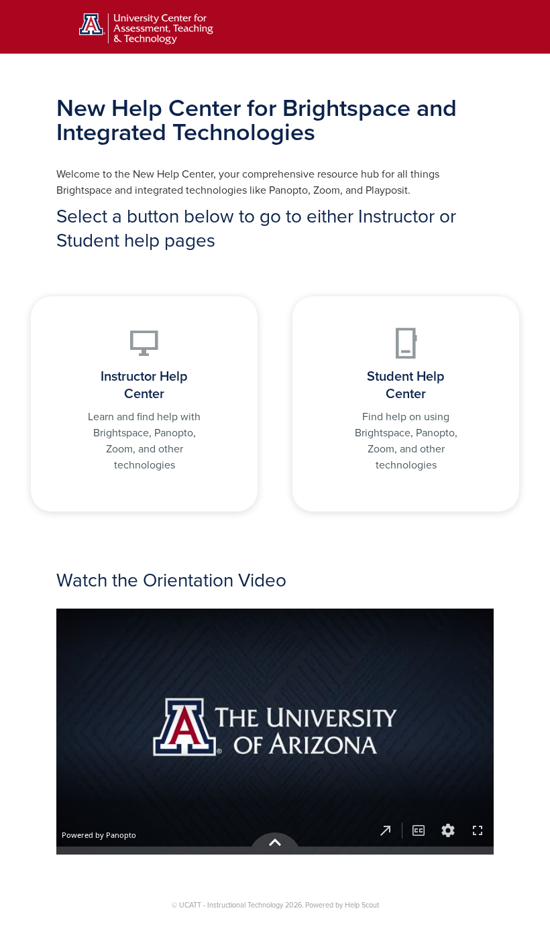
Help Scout (362, 905)
